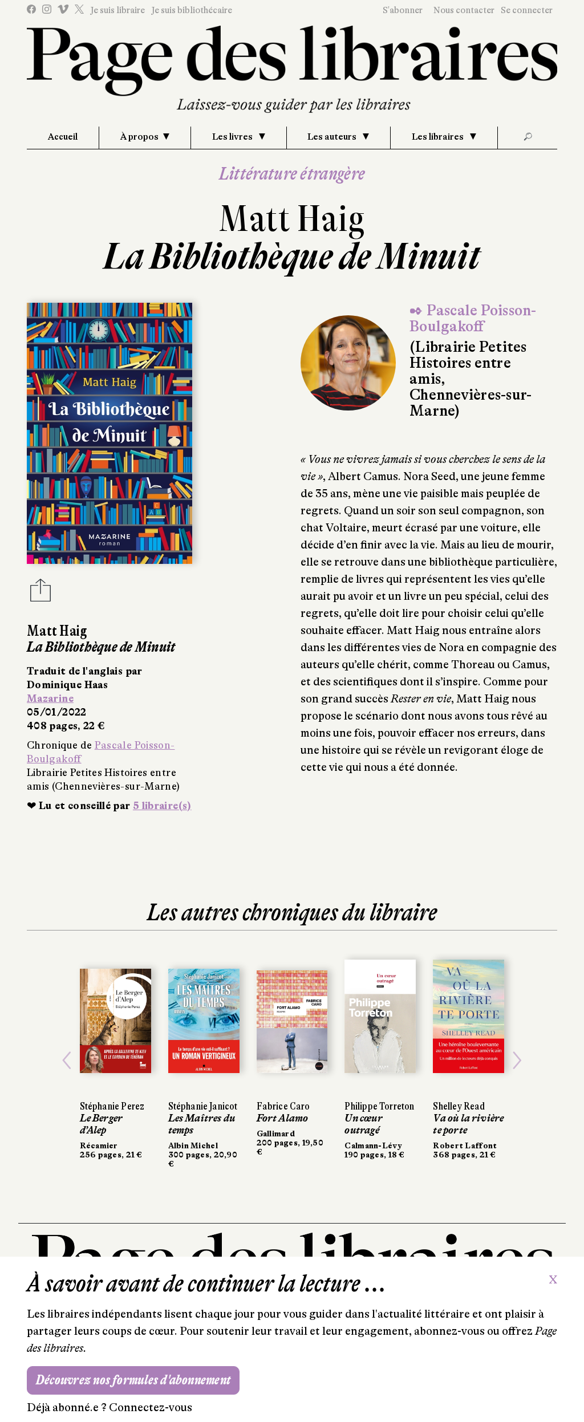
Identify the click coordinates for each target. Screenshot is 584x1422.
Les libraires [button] (438, 137)
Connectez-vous (150, 1407)
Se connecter (527, 10)
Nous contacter (463, 10)
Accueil (63, 137)
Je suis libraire (117, 10)
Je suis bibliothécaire (191, 10)
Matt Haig (292, 218)
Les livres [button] (233, 137)
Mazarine (50, 698)
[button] (67, 1060)
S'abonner (403, 10)
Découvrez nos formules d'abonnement (133, 1380)
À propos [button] (139, 137)
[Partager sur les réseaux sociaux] (40, 593)
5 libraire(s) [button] (162, 805)
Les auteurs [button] (332, 137)
